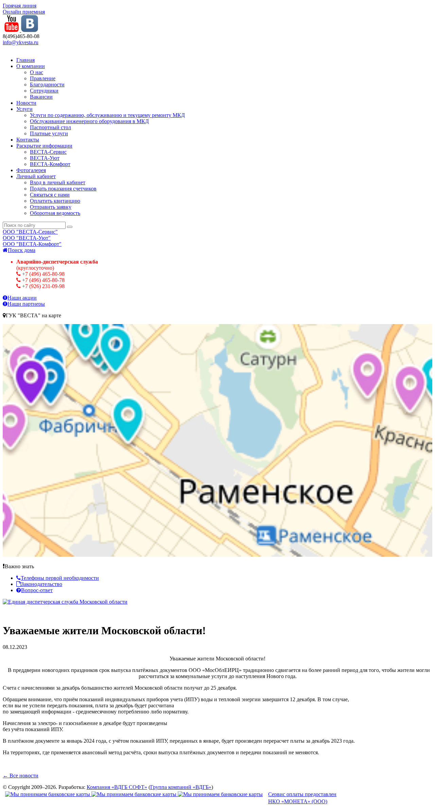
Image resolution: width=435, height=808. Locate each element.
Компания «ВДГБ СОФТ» (117, 787)
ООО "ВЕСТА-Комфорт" (32, 244)
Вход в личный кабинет (57, 182)
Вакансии (41, 97)
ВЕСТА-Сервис (48, 152)
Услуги (24, 109)
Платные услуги (49, 133)
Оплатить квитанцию (55, 201)
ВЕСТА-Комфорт (50, 164)
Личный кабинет (36, 176)
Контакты (27, 139)
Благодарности (47, 84)
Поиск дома (21, 250)
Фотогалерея (31, 170)
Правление (42, 78)
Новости (26, 103)
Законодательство (41, 584)
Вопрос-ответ (37, 590)
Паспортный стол (50, 127)
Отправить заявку (50, 207)
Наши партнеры (26, 304)
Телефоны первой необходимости (60, 578)
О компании (30, 66)
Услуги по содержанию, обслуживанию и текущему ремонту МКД (107, 115)
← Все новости (20, 775)
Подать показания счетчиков (63, 188)
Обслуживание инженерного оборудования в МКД (89, 121)
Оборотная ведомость (55, 213)
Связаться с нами (50, 195)
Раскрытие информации (44, 146)
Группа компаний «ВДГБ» (180, 787)
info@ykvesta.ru (20, 42)
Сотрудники (44, 91)
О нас (36, 72)
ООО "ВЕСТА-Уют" (27, 238)
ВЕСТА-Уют (44, 158)
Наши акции (22, 298)
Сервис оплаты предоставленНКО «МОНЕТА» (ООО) (302, 797)
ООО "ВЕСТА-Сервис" (30, 232)
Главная (25, 60)
